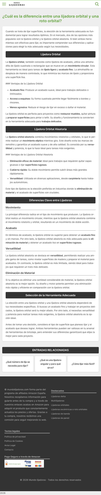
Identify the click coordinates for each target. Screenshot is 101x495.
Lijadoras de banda (60, 413)
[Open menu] (4, 4)
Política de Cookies (13, 441)
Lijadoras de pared (60, 418)
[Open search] (97, 4)
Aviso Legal (9, 445)
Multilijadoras (57, 400)
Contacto (8, 449)
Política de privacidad (15, 436)
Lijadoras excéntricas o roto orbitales (69, 409)
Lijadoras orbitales (60, 405)
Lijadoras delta (58, 396)
